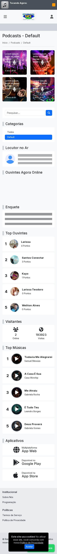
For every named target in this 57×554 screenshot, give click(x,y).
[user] (51, 16)
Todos (10, 132)
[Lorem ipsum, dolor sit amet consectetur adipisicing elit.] (42, 62)
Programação (9, 502)
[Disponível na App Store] (28, 475)
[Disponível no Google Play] (28, 462)
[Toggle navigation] (5, 16)
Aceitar (29, 546)
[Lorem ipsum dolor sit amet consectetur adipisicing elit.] (14, 62)
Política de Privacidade (14, 520)
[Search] (49, 113)
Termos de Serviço (12, 515)
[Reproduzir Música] (16, 359)
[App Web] (28, 450)
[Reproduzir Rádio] (54, 5)
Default (10, 137)
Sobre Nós (7, 497)
